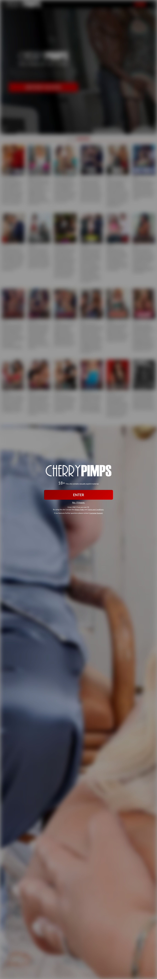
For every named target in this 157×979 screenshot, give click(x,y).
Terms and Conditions (96, 509)
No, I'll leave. (78, 502)
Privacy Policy (79, 509)
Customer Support (96, 513)
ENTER (78, 495)
